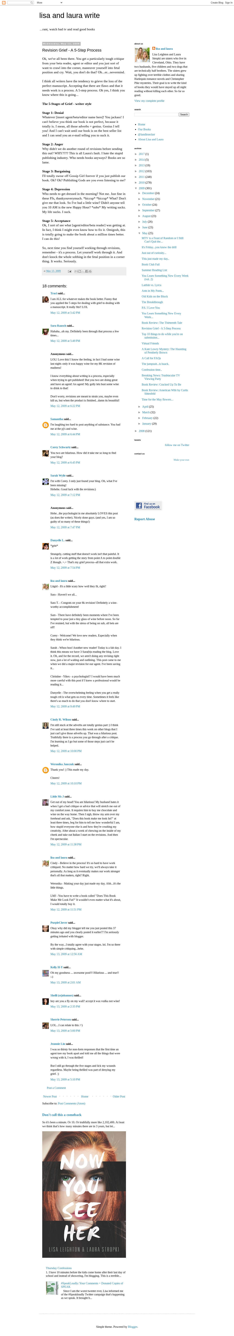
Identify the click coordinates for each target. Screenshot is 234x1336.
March (146, 412)
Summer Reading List (154, 270)
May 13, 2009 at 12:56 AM (66, 954)
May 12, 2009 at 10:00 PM (66, 751)
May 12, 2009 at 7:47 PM (65, 527)
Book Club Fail (151, 264)
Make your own (181, 460)
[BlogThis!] (80, 271)
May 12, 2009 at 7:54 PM (65, 567)
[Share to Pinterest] (90, 271)
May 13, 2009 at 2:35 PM (65, 1006)
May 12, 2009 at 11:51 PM (65, 909)
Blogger (132, 1326)
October (147, 204)
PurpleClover (58, 922)
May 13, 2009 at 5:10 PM (65, 1079)
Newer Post (50, 1096)
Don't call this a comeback (62, 1115)
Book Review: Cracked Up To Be (161, 384)
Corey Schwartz (60, 447)
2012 (142, 171)
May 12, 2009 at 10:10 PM (66, 783)
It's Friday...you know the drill (159, 247)
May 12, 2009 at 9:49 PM (65, 706)
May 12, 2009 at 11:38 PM (65, 844)
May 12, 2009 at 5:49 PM (65, 340)
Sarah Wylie (58, 475)
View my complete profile (149, 100)
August (146, 216)
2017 (142, 154)
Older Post (119, 1096)
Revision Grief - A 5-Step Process (161, 328)
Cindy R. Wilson (60, 719)
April (145, 406)
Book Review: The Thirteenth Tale (162, 322)
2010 (142, 182)
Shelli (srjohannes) (61, 995)
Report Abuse (144, 519)
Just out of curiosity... (154, 252)
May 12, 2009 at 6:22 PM (65, 405)
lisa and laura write (69, 15)
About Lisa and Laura (150, 139)
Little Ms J (57, 796)
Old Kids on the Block (155, 296)
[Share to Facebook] (86, 271)
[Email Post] (69, 270)
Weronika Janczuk (62, 764)
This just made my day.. (155, 258)
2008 (142, 430)
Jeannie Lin (57, 1043)
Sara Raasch (58, 325)
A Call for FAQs (151, 358)
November (148, 199)
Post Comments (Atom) (71, 1103)
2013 (142, 165)
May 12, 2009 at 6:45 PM (65, 462)
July (145, 221)
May (145, 233)
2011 (142, 176)
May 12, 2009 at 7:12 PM (65, 494)
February (147, 417)
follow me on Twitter (177, 445)
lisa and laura (58, 580)
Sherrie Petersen (60, 1019)
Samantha (56, 419)
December (148, 193)
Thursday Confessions (59, 1268)
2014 (142, 159)
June (145, 227)
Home (84, 1096)
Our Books (144, 129)
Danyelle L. (57, 540)
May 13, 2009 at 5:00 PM (65, 1030)
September (148, 210)
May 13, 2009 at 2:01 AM (65, 982)
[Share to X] (83, 271)
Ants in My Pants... (153, 290)
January (147, 423)
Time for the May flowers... (157, 399)
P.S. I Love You (151, 307)
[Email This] (76, 271)
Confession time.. (152, 369)
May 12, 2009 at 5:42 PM (65, 312)
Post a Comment (56, 1087)
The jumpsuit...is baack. (155, 363)
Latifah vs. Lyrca (151, 285)
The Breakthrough (152, 302)
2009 (142, 188)
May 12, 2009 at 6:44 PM (65, 434)
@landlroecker (146, 134)
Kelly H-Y (56, 967)
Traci (53, 293)
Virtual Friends (150, 343)
